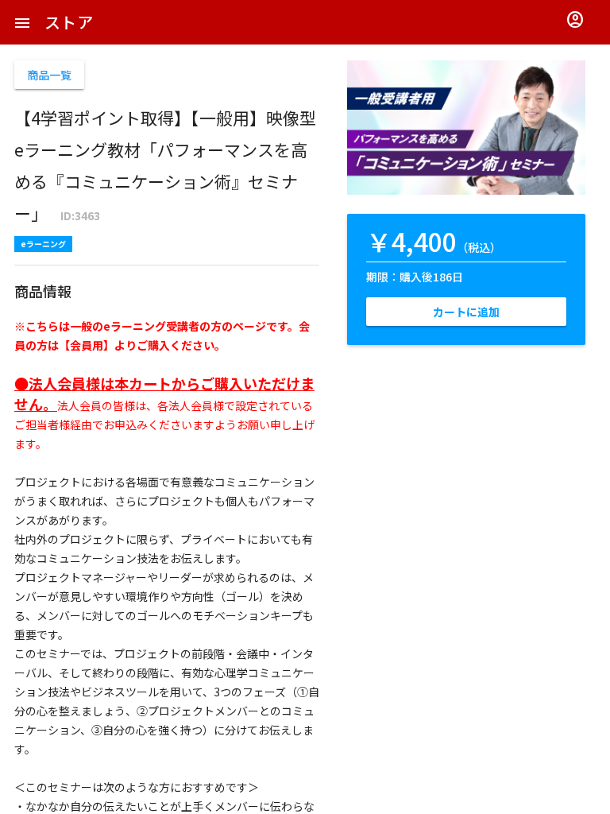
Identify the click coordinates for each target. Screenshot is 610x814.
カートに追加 (466, 312)
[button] (22, 22)
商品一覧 (49, 75)
